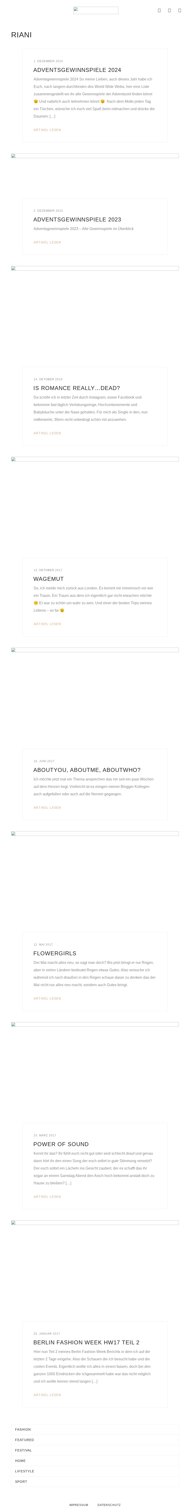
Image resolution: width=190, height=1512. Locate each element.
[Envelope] (149, 10)
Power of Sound (61, 1144)
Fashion (23, 1429)
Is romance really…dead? (76, 388)
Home (20, 1461)
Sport (21, 1481)
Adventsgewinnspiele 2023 (77, 219)
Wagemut (48, 579)
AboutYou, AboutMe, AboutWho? (87, 770)
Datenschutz (109, 1505)
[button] (10, 10)
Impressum (78, 1505)
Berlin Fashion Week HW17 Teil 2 (86, 1342)
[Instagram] (169, 10)
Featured (24, 1440)
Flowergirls (54, 953)
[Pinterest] (179, 10)
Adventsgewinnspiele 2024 (77, 70)
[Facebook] (159, 10)
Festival (23, 1450)
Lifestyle (24, 1471)
